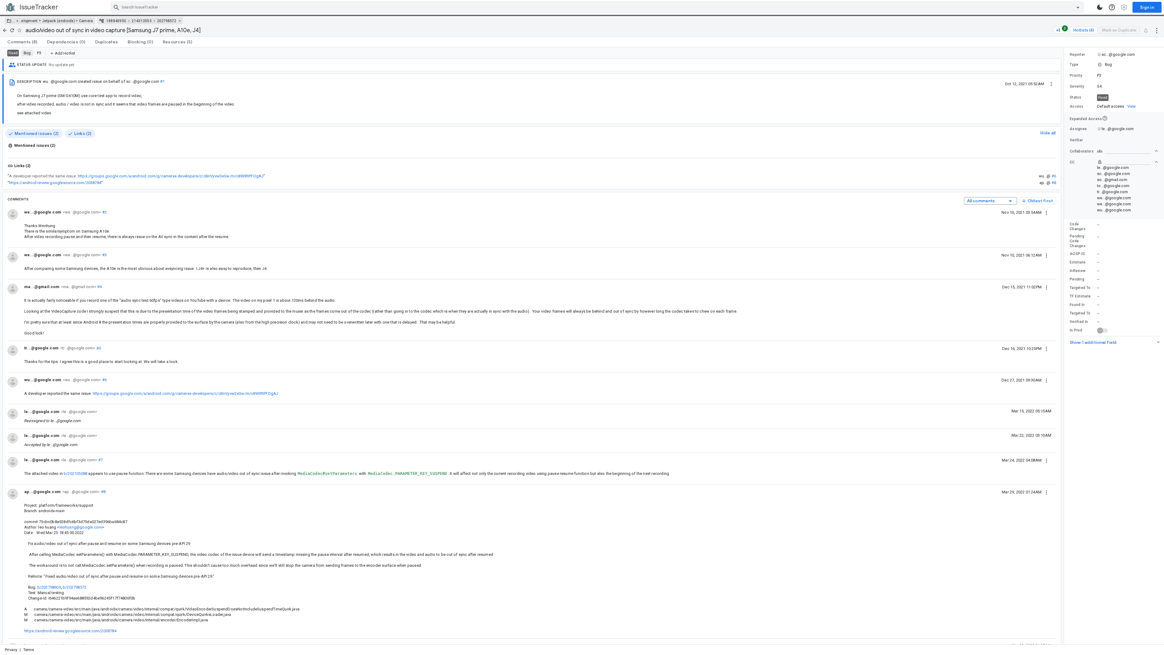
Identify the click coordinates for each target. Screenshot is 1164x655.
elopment (29, 21)
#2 (104, 212)
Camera (86, 21)
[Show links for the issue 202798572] (179, 21)
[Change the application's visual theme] (1100, 7)
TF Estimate (1080, 296)
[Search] (116, 7)
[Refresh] (12, 30)
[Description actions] (1051, 84)
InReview (1077, 271)
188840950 (116, 21)
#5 (98, 348)
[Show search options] (1078, 7)
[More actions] (1157, 30)
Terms (28, 649)
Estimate (1077, 262)
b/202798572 (74, 587)
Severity (1077, 86)
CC (1072, 162)
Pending (1077, 279)
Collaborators (1082, 151)
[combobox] (598, 7)
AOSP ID (1077, 254)
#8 (1054, 182)
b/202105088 (75, 473)
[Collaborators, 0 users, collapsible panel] (1127, 151)
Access (1077, 106)
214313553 (142, 21)
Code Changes (1077, 226)
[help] (1112, 7)
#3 (104, 255)
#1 (162, 81)
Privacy (11, 649)
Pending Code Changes (1077, 241)
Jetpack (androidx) (58, 21)
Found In (1077, 305)
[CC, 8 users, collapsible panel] (1127, 162)
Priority (1076, 75)
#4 (99, 286)
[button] (16, 21)
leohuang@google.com (80, 527)
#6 (1054, 176)
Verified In (1079, 322)
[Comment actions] (1046, 212)
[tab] (22, 42)
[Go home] (4, 30)
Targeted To (1080, 288)
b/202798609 (49, 587)
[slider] (1065, 345)
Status (1076, 97)
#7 (100, 460)
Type (1074, 64)
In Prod (1076, 330)
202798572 (166, 21)
